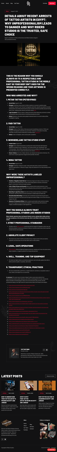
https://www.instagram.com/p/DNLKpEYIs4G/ (19, 287)
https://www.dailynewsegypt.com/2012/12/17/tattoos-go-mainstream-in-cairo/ (27, 327)
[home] (28, 3)
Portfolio (45, 3)
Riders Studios (20, 226)
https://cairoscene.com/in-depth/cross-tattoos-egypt (21, 319)
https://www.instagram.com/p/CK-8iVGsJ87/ (19, 330)
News (7, 11)
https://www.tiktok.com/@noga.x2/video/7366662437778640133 (23, 325)
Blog (12, 3)
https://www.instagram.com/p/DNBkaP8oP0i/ (19, 295)
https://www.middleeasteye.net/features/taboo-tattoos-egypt (23, 321)
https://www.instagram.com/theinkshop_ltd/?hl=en (21, 301)
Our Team (16, 3)
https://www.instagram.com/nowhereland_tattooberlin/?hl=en (23, 311)
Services (32, 426)
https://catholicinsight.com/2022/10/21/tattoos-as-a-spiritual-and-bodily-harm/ (27, 323)
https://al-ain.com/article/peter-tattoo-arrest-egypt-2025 (22, 285)
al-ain (35, 110)
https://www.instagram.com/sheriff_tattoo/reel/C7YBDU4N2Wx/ (24, 317)
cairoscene (37, 150)
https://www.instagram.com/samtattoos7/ (18, 334)
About (7, 3)
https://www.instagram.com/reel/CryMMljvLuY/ (20, 332)
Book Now (52, 3)
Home (2, 3)
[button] (51, 450)
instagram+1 (38, 132)
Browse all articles (50, 376)
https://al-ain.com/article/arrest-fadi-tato (18, 289)
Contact (32, 428)
